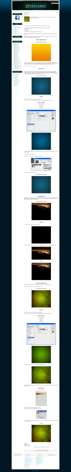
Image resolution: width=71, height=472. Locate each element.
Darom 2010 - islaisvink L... (17, 59)
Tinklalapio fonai (38, 458)
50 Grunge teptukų (16, 81)
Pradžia (24, 1)
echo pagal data (16, 62)
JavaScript (37, 1)
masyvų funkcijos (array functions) (29, 458)
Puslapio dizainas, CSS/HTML (40, 459)
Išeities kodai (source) (39, 461)
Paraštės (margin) (16, 75)
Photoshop (28, 1)
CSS (34, 1)
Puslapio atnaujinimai (39, 457)
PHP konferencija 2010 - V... (17, 57)
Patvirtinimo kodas (16, 45)
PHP (41, 1)
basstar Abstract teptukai (17, 74)
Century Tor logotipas (39, 460)
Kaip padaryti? (16, 52)
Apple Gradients (16, 77)
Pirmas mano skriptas (16, 66)
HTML (32, 1)
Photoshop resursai (21, 10)
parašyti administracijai (36, 470)
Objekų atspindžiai (27, 467)
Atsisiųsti (35, 154)
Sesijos (26, 466)
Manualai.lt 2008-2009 (35, 471)
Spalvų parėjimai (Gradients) (29, 10)
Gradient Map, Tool (16, 84)
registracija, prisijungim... (17, 50)
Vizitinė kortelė (27, 464)
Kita (43, 1)
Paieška (57, 448)
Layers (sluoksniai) (16, 83)
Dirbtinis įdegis (16, 82)
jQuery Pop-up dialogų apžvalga (29, 463)
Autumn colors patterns (17, 80)
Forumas (46, 1)
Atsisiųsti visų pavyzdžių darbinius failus (41, 447)
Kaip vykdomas (16, 76)
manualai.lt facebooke (17, 43)
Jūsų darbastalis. (16, 64)
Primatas (57, 469)
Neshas (18, 469)
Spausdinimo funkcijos (28, 459)
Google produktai (16, 73)
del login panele (16, 55)
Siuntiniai (37, 464)
